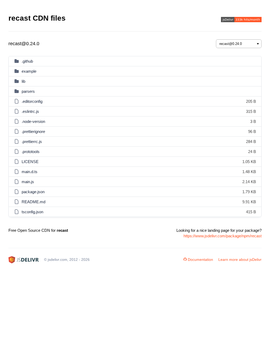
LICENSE (30, 161)
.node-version (33, 121)
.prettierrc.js (32, 141)
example (29, 71)
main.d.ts (29, 171)
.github (27, 61)
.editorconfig (32, 101)
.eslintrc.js (30, 111)
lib (23, 81)
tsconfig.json (32, 212)
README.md (33, 202)
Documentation (200, 259)
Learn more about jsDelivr (240, 259)
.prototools (31, 151)
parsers (28, 91)
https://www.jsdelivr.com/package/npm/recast (223, 236)
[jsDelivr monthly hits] (241, 20)
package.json (33, 191)
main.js (28, 181)
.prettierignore (33, 131)
